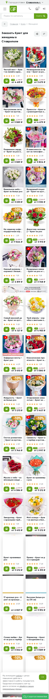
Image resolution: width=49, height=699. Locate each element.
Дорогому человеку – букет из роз (36, 231)
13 (40, 76)
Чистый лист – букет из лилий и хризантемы (13, 71)
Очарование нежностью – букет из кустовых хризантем (36, 399)
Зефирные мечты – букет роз (13, 359)
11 (17, 156)
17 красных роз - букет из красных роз (13, 599)
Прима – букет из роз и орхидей (36, 559)
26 (40, 116)
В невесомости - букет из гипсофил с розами (36, 151)
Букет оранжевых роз (12, 559)
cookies (19, 676)
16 (17, 324)
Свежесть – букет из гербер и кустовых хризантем (36, 439)
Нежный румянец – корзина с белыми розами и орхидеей (13, 270)
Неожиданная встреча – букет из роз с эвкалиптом (36, 71)
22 (40, 196)
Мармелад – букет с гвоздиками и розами (36, 639)
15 (17, 196)
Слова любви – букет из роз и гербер (13, 639)
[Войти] (44, 9)
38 (40, 604)
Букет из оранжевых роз (36, 479)
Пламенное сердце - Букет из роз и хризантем (13, 151)
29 (40, 236)
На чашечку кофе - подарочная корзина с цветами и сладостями (13, 231)
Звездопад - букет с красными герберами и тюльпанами (13, 519)
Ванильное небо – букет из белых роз (13, 191)
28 (17, 604)
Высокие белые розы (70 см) (36, 599)
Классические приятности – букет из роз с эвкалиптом (36, 359)
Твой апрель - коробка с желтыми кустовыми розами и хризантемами (36, 319)
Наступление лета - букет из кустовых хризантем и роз (13, 111)
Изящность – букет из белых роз (13, 399)
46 (17, 364)
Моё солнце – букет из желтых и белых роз (36, 519)
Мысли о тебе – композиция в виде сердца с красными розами (13, 479)
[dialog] (30, 9)
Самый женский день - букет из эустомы (13, 319)
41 (17, 444)
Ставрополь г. (33, 3)
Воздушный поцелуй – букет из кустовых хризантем (36, 191)
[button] (35, 696)
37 (40, 564)
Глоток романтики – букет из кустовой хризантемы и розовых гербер (13, 439)
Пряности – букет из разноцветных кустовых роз (36, 111)
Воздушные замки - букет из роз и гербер (36, 270)
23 (40, 484)
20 (40, 156)
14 (17, 404)
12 (17, 76)
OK (42, 677)
